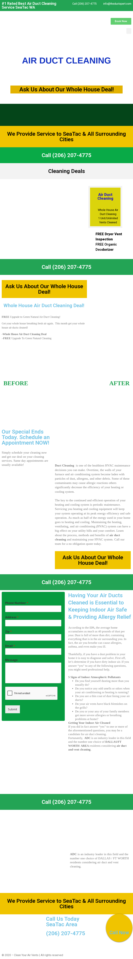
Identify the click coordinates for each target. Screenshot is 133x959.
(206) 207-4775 (65, 933)
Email (10, 646)
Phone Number (16, 603)
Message (11, 660)
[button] (121, 21)
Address (12, 617)
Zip (8, 631)
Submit (12, 709)
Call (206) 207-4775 (66, 155)
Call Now (119, 933)
